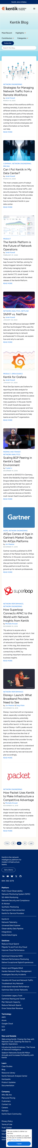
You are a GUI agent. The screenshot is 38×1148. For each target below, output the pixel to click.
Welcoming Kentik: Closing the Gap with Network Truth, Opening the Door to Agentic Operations (18, 1041)
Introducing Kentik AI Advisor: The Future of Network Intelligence (18, 1048)
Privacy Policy (7, 1121)
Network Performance (13, 604)
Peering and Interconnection (13, 910)
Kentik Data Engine (9, 935)
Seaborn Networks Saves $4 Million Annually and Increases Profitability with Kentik (18, 1055)
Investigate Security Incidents (14, 974)
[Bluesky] (12, 876)
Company (7, 164)
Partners (5, 1111)
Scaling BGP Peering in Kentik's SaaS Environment (17, 461)
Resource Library (8, 1073)
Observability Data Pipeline (12, 928)
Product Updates (9, 1082)
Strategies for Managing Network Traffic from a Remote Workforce (18, 91)
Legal (4, 1131)
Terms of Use (7, 1124)
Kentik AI (5, 919)
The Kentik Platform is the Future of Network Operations (17, 245)
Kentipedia (6, 1079)
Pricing (6, 166)
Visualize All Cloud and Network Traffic (17, 980)
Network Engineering (12, 84)
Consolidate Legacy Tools (12, 995)
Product (7, 239)
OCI (3, 1027)
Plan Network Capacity (11, 1002)
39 (13, 843)
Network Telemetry (9, 922)
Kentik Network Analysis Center (14, 1076)
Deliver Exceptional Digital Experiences (17, 962)
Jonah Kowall (10, 98)
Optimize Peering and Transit (13, 999)
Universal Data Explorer (11, 925)
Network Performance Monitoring (15, 959)
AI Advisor (6, 904)
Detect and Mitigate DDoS (12, 968)
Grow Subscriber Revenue (12, 1008)
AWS (4, 1017)
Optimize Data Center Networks (15, 990)
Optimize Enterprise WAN (12, 956)
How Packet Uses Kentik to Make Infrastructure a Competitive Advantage (18, 796)
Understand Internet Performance (15, 986)
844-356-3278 (8, 881)
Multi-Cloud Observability (12, 891)
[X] (16, 876)
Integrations (6, 932)
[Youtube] (8, 876)
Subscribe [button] (7, 43)
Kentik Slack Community (11, 1114)
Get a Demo (8, 870)
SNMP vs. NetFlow (15, 314)
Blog (3, 1069)
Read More (7, 132)
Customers (6, 1101)
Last (31, 843)
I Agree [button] (19, 1144)
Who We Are (7, 1095)
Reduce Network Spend (11, 1005)
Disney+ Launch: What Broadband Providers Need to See (17, 698)
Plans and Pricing (8, 1098)
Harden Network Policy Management (17, 971)
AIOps (5, 531)
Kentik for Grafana (14, 377)
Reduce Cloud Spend (10, 944)
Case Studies (7, 1066)
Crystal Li (8, 468)
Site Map (5, 1134)
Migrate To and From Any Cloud (14, 947)
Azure (4, 1020)
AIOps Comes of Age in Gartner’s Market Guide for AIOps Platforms (18, 537)
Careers (5, 1107)
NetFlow (25, 311)
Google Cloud (7, 1023)
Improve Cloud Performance (13, 950)
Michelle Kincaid (11, 624)
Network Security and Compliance (15, 900)
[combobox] (3, 48)
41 (25, 843)
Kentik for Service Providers (13, 913)
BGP (3, 1030)
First (7, 843)
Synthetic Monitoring (10, 907)
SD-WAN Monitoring (10, 897)
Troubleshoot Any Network (12, 983)
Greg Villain (20, 705)
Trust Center (7, 1128)
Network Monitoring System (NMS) (16, 894)
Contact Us (6, 1104)
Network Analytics (11, 311)
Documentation (8, 1085)
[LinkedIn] (3, 876)
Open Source (17, 374)
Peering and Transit (12, 452)
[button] (34, 9)
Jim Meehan (9, 544)
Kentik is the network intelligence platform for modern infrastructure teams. (11, 860)
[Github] (20, 876)
